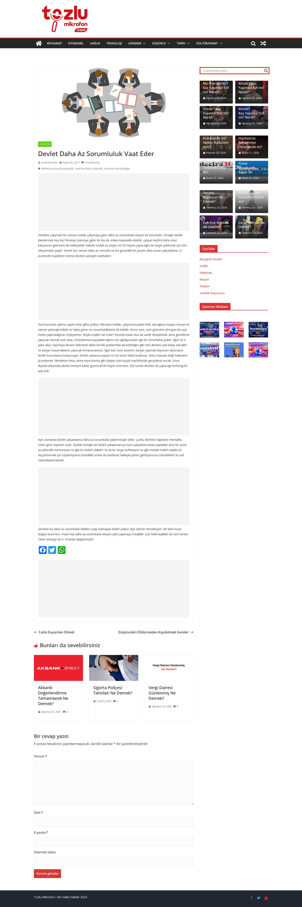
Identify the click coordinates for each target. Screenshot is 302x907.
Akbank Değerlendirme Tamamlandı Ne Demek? (53, 695)
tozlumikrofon (49, 162)
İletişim (204, 279)
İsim (38, 812)
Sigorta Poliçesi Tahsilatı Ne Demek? (112, 690)
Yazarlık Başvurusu (212, 293)
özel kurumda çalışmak (88, 168)
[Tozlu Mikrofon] (39, 43)
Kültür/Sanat (207, 43)
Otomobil (76, 43)
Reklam (205, 286)
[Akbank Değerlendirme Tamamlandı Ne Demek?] (58, 658)
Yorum (40, 756)
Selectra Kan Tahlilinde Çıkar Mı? (215, 167)
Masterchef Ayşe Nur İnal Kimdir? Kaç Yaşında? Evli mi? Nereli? (216, 85)
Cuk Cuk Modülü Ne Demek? (216, 225)
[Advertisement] (116, 202)
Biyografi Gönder (211, 259)
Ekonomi (45, 144)
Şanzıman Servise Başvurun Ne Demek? (213, 195)
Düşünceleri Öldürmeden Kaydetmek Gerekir (153, 632)
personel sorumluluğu (117, 168)
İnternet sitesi (44, 852)
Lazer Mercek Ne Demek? (252, 225)
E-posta (41, 832)
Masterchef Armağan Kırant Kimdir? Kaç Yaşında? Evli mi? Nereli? (251, 83)
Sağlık (95, 43)
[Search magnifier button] (266, 71)
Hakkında (206, 273)
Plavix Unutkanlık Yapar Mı (247, 167)
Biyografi (54, 43)
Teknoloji (114, 43)
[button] (143, 43)
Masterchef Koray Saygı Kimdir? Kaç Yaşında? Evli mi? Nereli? (216, 109)
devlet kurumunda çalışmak (57, 168)
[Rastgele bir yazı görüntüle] (263, 43)
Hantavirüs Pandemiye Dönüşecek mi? (250, 142)
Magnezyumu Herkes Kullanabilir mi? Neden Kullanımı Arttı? (215, 138)
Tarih (181, 43)
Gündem (134, 43)
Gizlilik (204, 266)
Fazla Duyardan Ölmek (56, 632)
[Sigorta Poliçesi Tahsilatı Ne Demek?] (113, 658)
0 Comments (92, 162)
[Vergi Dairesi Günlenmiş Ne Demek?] (169, 658)
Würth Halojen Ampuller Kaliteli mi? (251, 197)
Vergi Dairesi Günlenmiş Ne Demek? (162, 693)
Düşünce (159, 43)
